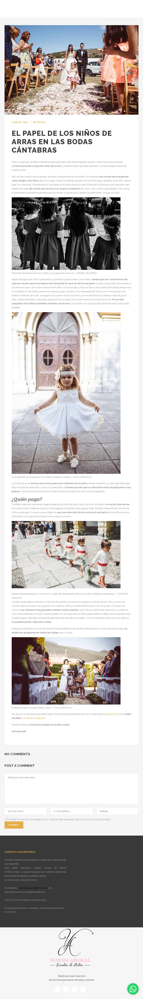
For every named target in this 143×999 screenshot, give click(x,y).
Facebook (27, 718)
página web (113, 714)
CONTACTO (10, 912)
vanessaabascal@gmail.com (33, 888)
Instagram (40, 718)
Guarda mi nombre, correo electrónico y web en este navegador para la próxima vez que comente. (59, 819)
